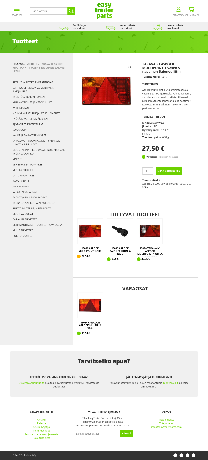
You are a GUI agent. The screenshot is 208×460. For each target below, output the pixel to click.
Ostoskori (191, 14)
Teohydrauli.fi (170, 383)
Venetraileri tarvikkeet (28, 164)
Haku (71, 11)
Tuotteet (31, 64)
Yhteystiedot (166, 423)
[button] (130, 67)
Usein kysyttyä (41, 427)
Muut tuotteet (23, 230)
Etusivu (18, 64)
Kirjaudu (179, 14)
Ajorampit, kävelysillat (28, 124)
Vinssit (17, 159)
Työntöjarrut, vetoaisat (29, 97)
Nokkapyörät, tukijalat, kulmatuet (36, 113)
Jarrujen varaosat (25, 192)
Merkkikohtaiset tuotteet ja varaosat (38, 225)
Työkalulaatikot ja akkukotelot (34, 203)
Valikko (16, 14)
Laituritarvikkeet (24, 175)
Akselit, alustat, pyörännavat (33, 82)
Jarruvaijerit (21, 186)
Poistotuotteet (23, 236)
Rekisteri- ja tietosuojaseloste (41, 434)
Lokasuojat (20, 129)
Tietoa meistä (166, 419)
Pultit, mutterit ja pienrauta (32, 208)
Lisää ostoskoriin (168, 171)
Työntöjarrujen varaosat (30, 197)
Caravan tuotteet (25, 219)
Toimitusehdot (41, 430)
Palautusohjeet (41, 438)
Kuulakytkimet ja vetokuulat (32, 102)
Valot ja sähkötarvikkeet (29, 135)
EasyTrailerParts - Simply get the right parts (104, 11)
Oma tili (41, 419)
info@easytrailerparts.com (166, 427)
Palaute (41, 423)
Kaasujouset (21, 181)
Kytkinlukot (21, 108)
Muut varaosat (23, 214)
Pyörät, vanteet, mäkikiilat (31, 119)
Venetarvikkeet (23, 170)
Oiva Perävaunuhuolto (31, 383)
